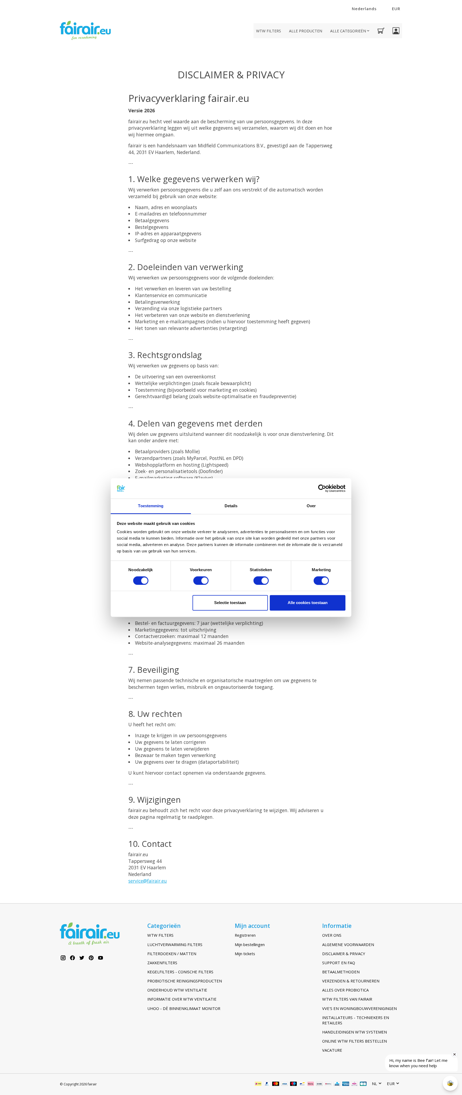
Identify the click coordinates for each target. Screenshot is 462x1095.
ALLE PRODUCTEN (305, 30)
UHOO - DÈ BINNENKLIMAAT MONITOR (183, 1008)
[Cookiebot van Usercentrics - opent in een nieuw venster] (322, 488)
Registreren (245, 935)
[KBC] (337, 1084)
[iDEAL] (258, 1084)
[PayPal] (266, 1084)
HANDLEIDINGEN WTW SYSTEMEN (354, 1032)
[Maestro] (293, 1084)
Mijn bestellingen (250, 944)
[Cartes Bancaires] (363, 1084)
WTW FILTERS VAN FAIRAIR (347, 999)
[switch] (201, 580)
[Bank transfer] (319, 1084)
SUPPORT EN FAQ (338, 962)
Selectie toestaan (230, 603)
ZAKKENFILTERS (162, 962)
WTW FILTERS (268, 30)
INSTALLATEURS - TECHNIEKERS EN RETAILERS (355, 1020)
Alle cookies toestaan (308, 603)
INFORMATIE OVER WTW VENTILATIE (182, 999)
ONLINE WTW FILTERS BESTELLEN (354, 1041)
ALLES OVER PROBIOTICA (345, 990)
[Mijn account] (396, 30)
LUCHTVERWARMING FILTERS (174, 944)
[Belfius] (328, 1084)
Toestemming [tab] (150, 506)
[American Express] (345, 1084)
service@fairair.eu (147, 881)
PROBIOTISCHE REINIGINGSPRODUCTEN (184, 980)
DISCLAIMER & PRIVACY (343, 953)
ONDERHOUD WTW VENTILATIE (177, 990)
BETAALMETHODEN (341, 971)
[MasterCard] (275, 1084)
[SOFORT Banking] (310, 1084)
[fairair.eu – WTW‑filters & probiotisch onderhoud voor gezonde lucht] (85, 31)
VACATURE (332, 1050)
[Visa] (284, 1084)
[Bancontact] (302, 1084)
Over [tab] (311, 506)
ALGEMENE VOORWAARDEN (348, 944)
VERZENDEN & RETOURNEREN (350, 980)
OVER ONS (331, 935)
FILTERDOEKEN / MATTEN (171, 953)
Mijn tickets (245, 953)
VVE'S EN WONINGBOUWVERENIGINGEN (359, 1008)
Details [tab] (231, 506)
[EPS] (354, 1084)
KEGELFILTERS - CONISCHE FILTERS (180, 971)
